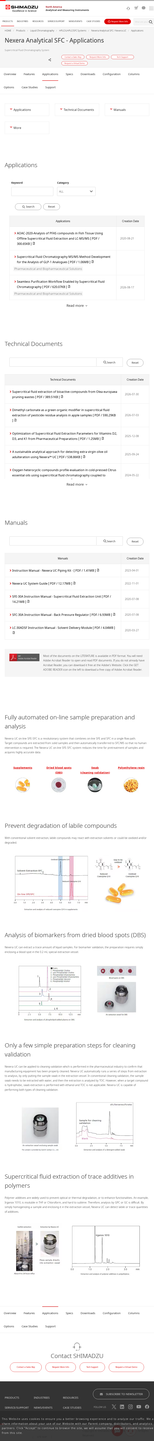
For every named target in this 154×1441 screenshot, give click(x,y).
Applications (50, 74)
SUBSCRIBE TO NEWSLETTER (124, 1394)
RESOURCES (70, 1397)
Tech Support (92, 1367)
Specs (69, 74)
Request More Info (60, 1367)
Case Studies (30, 87)
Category (63, 182)
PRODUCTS (12, 1397)
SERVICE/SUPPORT (17, 1407)
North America (54, 6)
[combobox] (32, 188)
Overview (10, 74)
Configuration (112, 74)
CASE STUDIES (72, 1407)
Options (9, 87)
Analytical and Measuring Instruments (67, 10)
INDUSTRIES (42, 1397)
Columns (134, 74)
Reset (51, 206)
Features (29, 74)
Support (50, 87)
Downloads (88, 74)
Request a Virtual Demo (126, 1367)
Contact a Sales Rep (26, 1367)
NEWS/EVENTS (43, 1407)
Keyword (17, 182)
